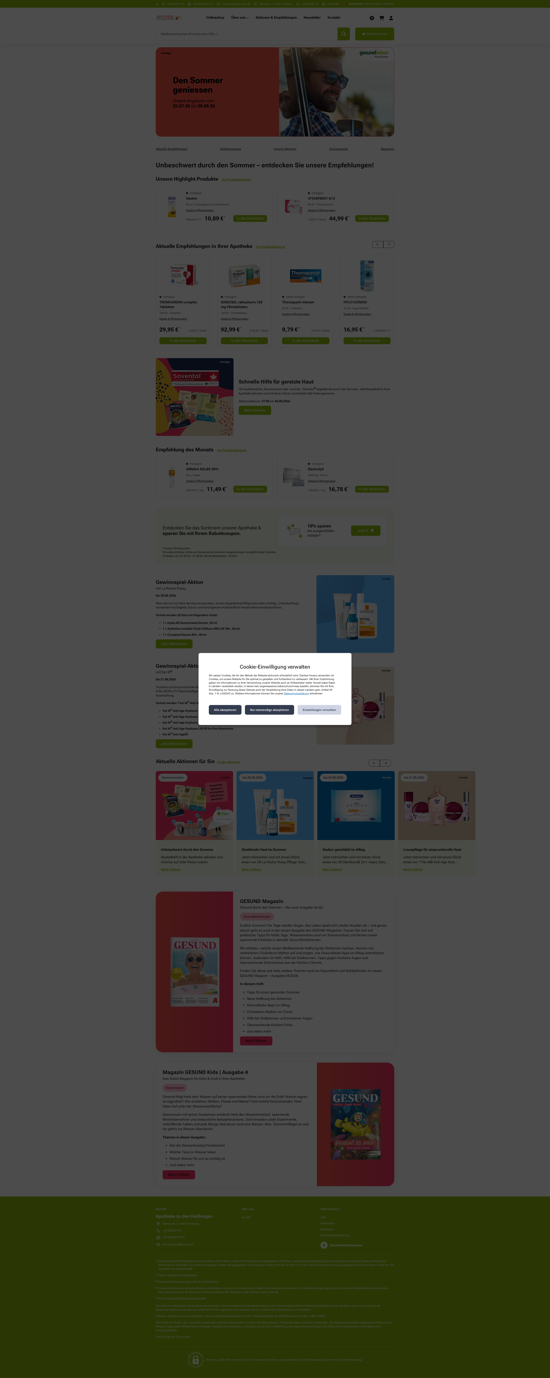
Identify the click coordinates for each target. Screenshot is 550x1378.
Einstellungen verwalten (319, 710)
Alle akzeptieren (225, 710)
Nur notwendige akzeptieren (269, 710)
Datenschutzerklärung (296, 693)
